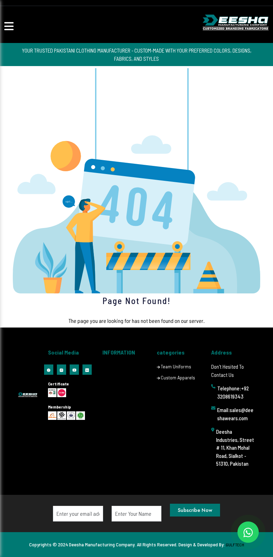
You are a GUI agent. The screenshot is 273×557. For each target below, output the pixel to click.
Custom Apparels (178, 377)
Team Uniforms (176, 366)
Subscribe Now (195, 510)
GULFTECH (235, 544)
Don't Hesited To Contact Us (227, 370)
